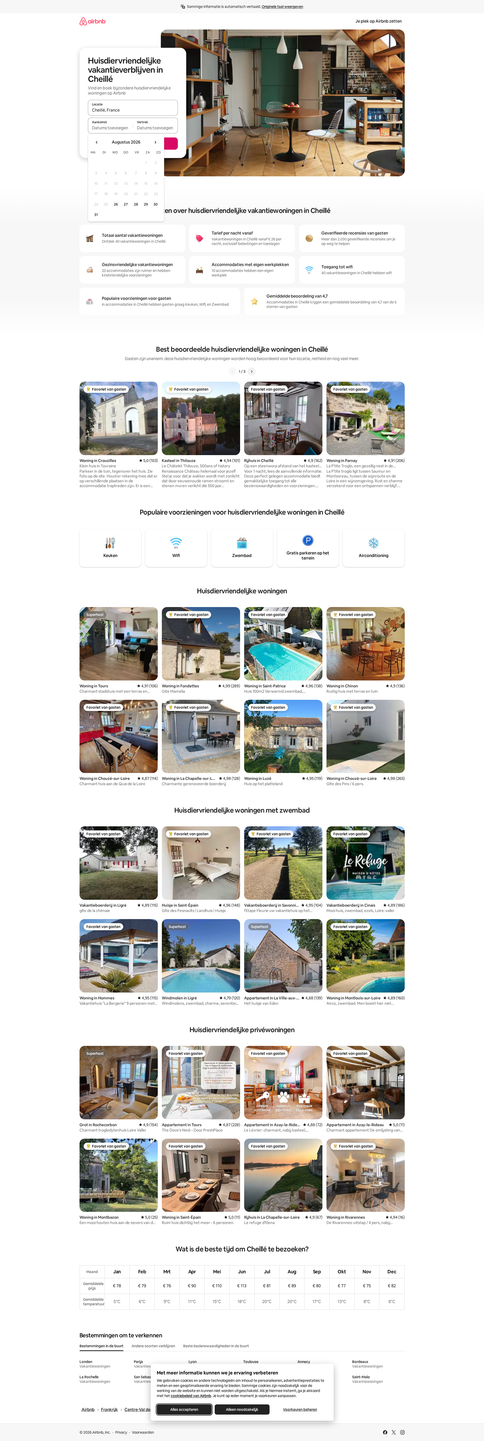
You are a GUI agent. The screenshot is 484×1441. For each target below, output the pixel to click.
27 (126, 204)
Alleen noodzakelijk (242, 1409)
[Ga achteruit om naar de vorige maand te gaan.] (96, 142)
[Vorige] (233, 371)
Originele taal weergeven (282, 6)
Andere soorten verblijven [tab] (153, 1346)
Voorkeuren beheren (300, 1409)
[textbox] (110, 128)
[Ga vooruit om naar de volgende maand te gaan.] (155, 142)
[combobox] (133, 110)
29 (146, 204)
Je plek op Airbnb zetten (378, 21)
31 (96, 214)
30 (155, 204)
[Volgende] (251, 371)
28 (136, 204)
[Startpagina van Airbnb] (92, 21)
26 (116, 204)
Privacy (121, 1432)
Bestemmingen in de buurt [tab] (101, 1346)
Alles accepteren (184, 1409)
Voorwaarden (143, 1432)
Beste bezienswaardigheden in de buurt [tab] (216, 1346)
